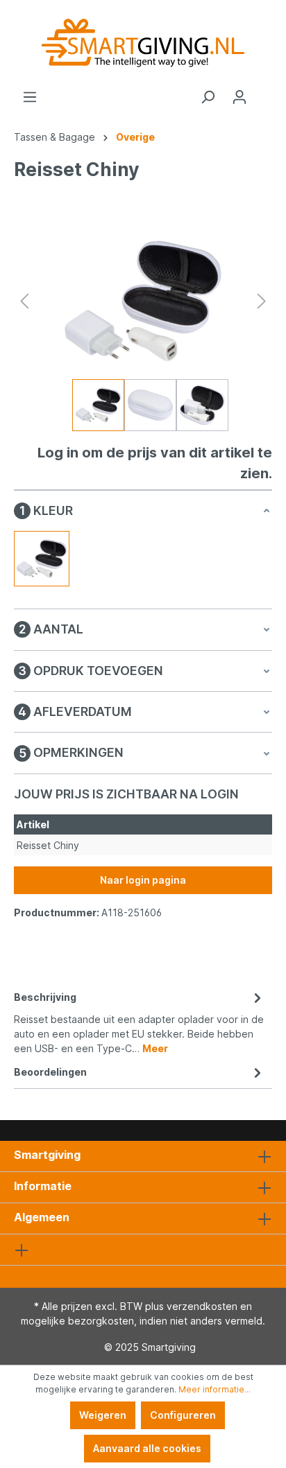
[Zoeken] (208, 97)
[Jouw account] (239, 97)
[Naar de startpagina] (143, 45)
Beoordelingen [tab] (50, 1072)
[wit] (41, 558)
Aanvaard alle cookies (147, 1448)
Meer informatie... (214, 1389)
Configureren (183, 1415)
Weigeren (102, 1415)
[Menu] (30, 97)
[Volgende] (261, 301)
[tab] (139, 1021)
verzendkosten (202, 1306)
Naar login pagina (143, 880)
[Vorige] (24, 301)
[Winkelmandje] (263, 92)
